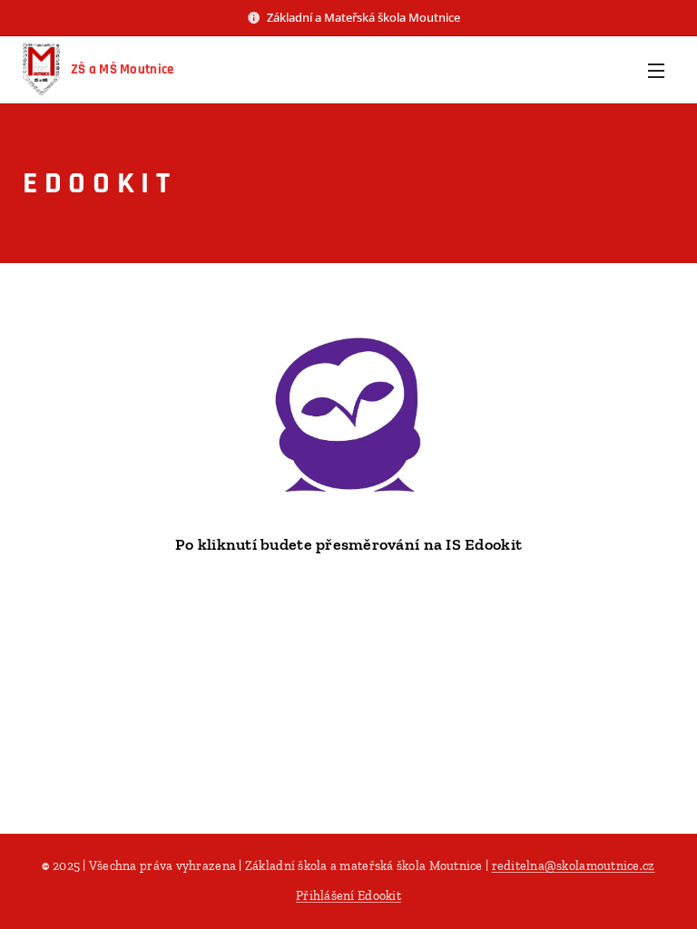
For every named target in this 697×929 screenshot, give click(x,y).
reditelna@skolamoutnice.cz (573, 866)
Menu (656, 70)
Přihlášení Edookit (348, 896)
